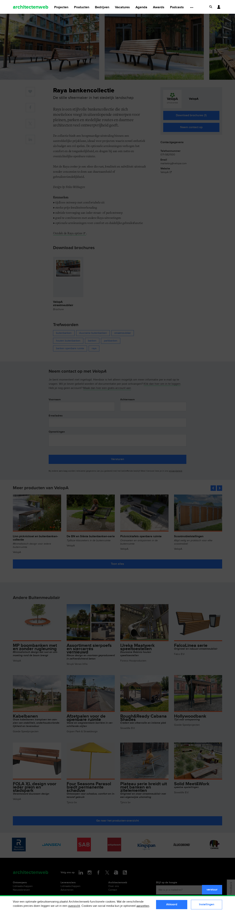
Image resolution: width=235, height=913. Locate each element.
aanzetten (142, 906)
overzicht (74, 906)
